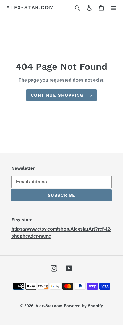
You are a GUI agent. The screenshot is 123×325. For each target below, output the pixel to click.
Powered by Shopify (83, 305)
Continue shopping (57, 95)
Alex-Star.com (30, 7)
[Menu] (113, 7)
